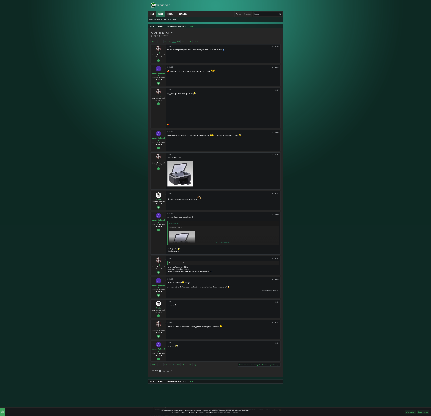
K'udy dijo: (172, 223)
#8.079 (277, 90)
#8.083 (277, 214)
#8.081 (277, 155)
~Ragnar (155, 36)
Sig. (195, 41)
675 (178, 41)
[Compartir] (272, 47)
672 (165, 41)
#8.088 (277, 343)
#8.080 (277, 132)
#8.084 (277, 259)
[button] (175, 14)
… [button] (162, 41)
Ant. (154, 41)
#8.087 (277, 322)
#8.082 (277, 193)
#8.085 (277, 279)
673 (170, 41)
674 (174, 41)
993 (190, 41)
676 (182, 41)
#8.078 (277, 67)
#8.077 (277, 47)
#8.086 (277, 302)
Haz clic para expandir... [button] (223, 242)
